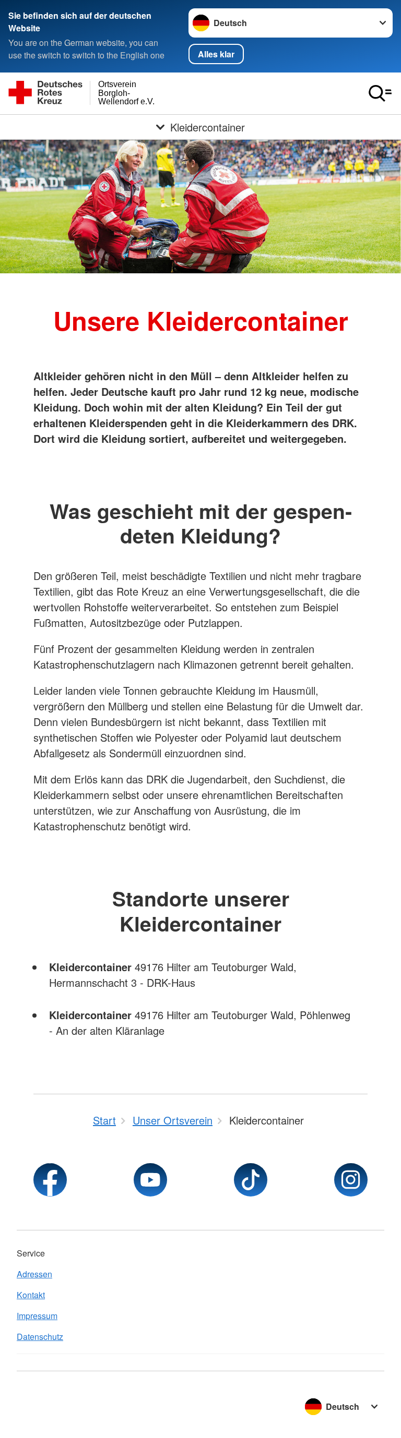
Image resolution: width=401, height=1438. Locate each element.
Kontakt (31, 1295)
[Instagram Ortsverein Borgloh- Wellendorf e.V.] (351, 1180)
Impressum (37, 1316)
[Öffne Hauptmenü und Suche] (380, 93)
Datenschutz (40, 1337)
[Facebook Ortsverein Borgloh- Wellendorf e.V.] (50, 1180)
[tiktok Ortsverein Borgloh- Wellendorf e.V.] (250, 1180)
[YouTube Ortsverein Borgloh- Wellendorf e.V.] (150, 1180)
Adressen (34, 1274)
